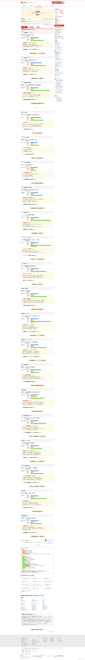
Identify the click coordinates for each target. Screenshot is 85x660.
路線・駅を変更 (51, 19)
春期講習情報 (52, 639)
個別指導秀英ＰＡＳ (24, 515)
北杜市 (44, 604)
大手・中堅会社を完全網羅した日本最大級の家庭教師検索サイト (59, 84)
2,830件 (29, 36)
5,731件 (29, 317)
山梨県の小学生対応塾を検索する (37, 629)
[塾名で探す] (31, 6)
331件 (29, 519)
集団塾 (38, 27)
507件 (29, 368)
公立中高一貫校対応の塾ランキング (26, 644)
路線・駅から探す (57, 43)
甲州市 (44, 600)
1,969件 (29, 494)
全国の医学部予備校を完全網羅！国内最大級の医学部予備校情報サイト (59, 87)
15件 (29, 393)
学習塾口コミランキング (58, 56)
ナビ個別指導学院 (27, 162)
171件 (29, 469)
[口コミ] (46, 6)
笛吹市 (22, 604)
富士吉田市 (33, 604)
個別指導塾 (31, 27)
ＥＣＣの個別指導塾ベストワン (26, 415)
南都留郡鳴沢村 (34, 608)
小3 (40, 21)
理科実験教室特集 (45, 641)
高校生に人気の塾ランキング (59, 63)
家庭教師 (25, 581)
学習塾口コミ (36, 581)
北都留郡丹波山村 (34, 600)
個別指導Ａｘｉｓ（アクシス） (26, 339)
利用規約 (59, 642)
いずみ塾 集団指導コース (26, 465)
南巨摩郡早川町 (45, 605)
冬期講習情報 (52, 641)
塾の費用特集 (57, 70)
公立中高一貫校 (26, 588)
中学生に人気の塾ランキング (59, 62)
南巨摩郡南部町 (34, 605)
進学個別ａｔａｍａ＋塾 (25, 440)
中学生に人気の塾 (59, 27)
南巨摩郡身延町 (34, 607)
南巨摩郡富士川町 (23, 607)
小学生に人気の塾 (48, 581)
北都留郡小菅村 (23, 600)
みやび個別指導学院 (24, 364)
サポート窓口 (59, 639)
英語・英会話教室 (48, 588)
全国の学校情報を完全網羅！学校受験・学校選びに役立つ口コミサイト (59, 81)
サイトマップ (59, 641)
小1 (33, 21)
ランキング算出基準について (49, 543)
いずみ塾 (25, 112)
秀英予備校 (23, 490)
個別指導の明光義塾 (27, 82)
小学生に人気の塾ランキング (59, 61)
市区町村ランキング (34, 644)
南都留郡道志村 (23, 608)
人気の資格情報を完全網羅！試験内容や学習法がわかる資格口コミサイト (59, 93)
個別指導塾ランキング (58, 54)
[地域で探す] (24, 6)
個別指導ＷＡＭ (26, 212)
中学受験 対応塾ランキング (58, 58)
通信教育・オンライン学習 (26, 591)
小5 (46, 21)
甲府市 (22, 601)
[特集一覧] (53, 6)
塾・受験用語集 (57, 71)
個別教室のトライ (27, 57)
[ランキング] (38, 6)
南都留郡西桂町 (45, 608)
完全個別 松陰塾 (24, 288)
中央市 (33, 601)
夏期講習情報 (52, 640)
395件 (29, 419)
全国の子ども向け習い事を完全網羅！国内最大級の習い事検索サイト (59, 90)
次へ (52, 540)
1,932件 (29, 343)
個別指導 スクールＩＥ (25, 313)
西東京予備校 (23, 389)
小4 (43, 21)
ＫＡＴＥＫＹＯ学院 (27, 237)
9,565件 (29, 86)
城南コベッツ (26, 263)
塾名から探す (57, 45)
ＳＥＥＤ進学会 (26, 137)
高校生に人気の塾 (59, 29)
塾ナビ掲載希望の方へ (60, 640)
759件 (29, 292)
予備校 (35, 588)
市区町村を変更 (45, 19)
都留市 (44, 601)
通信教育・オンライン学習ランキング (37, 645)
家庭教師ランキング (58, 64)
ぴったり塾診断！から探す (58, 47)
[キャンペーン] (60, 6)
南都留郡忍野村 (45, 607)
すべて (30, 21)
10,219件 (29, 61)
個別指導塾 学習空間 (28, 187)
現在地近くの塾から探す (58, 72)
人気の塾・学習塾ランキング (59, 53)
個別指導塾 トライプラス (28, 32)
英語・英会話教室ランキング (59, 65)
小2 (37, 21)
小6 (49, 21)
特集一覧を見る (51, 631)
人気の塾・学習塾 (26, 578)
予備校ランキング (57, 57)
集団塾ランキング (57, 55)
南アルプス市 (23, 605)
